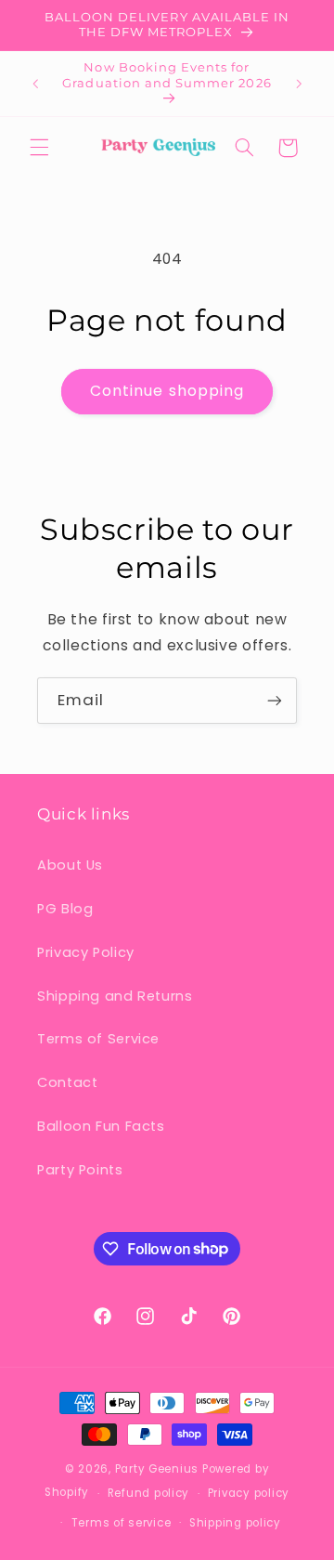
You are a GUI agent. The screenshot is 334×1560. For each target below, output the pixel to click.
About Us (70, 865)
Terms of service (121, 1522)
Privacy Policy (86, 952)
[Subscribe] (274, 700)
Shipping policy (235, 1522)
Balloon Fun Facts (101, 1126)
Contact (67, 1082)
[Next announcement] (298, 83)
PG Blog (65, 908)
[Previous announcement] (35, 83)
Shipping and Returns (115, 996)
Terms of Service (98, 1038)
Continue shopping (167, 390)
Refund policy (149, 1493)
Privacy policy (248, 1493)
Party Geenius (157, 1469)
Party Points (80, 1169)
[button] (39, 147)
